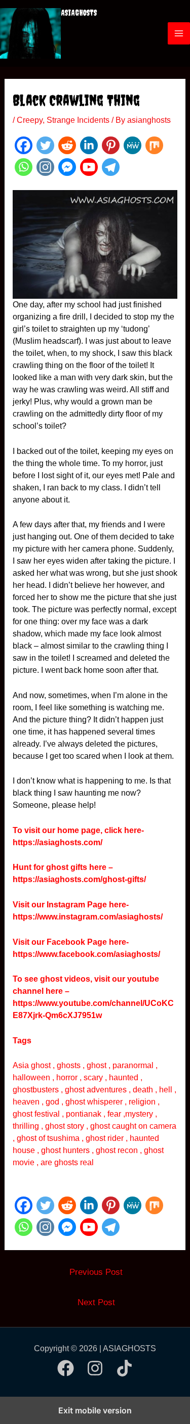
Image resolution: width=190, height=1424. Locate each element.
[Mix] (154, 145)
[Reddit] (67, 145)
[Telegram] (111, 167)
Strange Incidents (78, 120)
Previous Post (96, 1272)
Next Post (96, 1302)
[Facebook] (23, 145)
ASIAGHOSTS (79, 12)
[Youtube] (89, 167)
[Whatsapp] (23, 167)
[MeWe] (132, 145)
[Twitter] (45, 145)
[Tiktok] (124, 1368)
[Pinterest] (111, 145)
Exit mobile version (95, 1410)
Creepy (30, 120)
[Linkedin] (89, 145)
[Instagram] (45, 167)
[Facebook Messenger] (67, 167)
